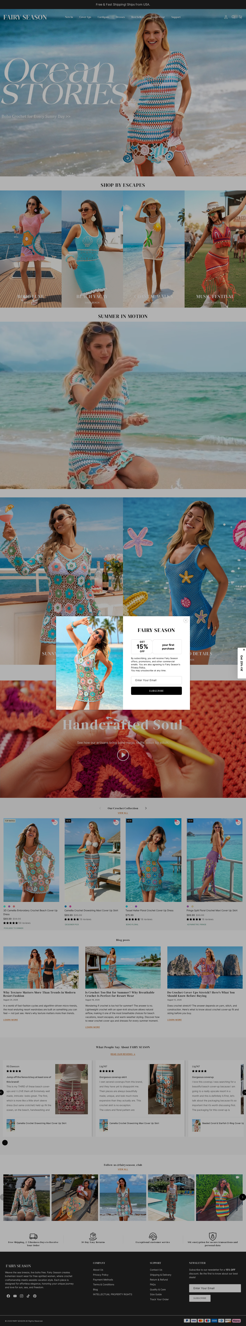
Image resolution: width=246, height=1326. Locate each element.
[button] (242, 663)
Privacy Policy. (138, 667)
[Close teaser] (244, 649)
